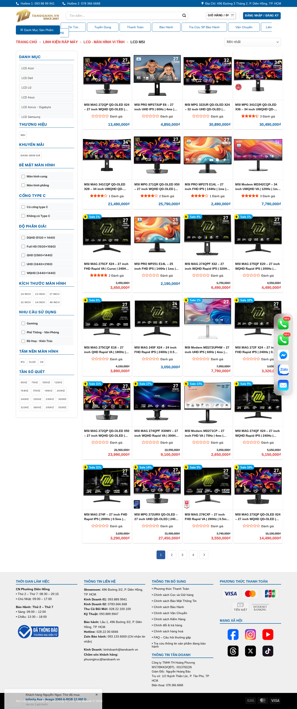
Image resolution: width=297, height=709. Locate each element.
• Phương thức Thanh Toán (170, 588)
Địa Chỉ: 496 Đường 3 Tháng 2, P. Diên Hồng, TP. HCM (242, 3)
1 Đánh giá (116, 196)
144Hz (24, 390)
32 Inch (26, 302)
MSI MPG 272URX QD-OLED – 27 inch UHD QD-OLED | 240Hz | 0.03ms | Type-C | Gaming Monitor (156, 517)
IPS (23, 362)
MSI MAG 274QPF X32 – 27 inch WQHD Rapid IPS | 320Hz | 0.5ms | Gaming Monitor (207, 266)
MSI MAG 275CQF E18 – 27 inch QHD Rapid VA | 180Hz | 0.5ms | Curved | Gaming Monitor (105, 350)
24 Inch (26, 294)
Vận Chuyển (243, 27)
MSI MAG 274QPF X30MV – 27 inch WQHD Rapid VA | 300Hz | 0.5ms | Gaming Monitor (156, 433)
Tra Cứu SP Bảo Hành (204, 27)
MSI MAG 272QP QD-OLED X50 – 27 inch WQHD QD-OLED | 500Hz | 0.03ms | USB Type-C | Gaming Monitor (106, 433)
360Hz (37, 407)
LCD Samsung (31, 117)
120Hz (58, 382)
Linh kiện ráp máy (60, 42)
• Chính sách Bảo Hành (168, 606)
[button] (221, 15)
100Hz (46, 382)
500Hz (62, 407)
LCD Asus (28, 97)
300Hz (62, 399)
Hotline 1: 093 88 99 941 (37, 3)
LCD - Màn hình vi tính (104, 42)
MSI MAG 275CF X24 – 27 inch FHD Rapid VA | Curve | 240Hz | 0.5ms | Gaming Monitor (106, 266)
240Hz (25, 399)
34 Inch (40, 302)
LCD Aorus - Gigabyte (36, 107)
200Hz (61, 390)
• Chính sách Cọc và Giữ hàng (173, 594)
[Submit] (184, 16)
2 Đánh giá (166, 196)
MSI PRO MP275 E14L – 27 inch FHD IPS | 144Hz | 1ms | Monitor (205, 187)
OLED (32, 362)
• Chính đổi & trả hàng (167, 625)
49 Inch (55, 302)
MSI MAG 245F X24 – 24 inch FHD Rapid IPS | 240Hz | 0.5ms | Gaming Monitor (156, 350)
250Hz (37, 399)
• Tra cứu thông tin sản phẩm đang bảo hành (179, 645)
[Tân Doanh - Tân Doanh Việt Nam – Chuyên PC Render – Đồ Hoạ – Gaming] (37, 15)
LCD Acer (28, 68)
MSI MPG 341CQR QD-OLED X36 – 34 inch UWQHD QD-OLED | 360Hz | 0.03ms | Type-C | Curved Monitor (257, 107)
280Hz (50, 399)
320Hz (25, 407)
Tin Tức (73, 27)
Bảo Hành (166, 27)
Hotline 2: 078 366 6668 (82, 3)
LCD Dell (27, 78)
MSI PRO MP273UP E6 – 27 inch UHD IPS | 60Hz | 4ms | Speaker (154, 107)
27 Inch (54, 294)
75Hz (35, 382)
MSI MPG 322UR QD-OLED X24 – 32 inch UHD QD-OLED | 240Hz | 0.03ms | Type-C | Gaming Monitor (207, 107)
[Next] (204, 554)
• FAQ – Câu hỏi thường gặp (171, 637)
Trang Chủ (26, 42)
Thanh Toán (135, 27)
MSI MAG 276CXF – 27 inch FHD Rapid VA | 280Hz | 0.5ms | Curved (207, 517)
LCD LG (27, 87)
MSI (23, 135)
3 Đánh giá (267, 116)
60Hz (24, 382)
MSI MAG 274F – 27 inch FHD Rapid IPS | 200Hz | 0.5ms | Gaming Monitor (105, 517)
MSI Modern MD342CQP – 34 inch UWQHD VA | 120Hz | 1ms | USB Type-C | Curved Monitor (257, 187)
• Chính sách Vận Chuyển (169, 613)
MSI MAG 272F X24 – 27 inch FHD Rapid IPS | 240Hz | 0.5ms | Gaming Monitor (257, 350)
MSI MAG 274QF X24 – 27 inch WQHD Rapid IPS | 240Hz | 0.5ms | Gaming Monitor (257, 433)
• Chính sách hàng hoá (167, 631)
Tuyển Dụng (102, 27)
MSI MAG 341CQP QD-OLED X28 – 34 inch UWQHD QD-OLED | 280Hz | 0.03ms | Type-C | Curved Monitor (106, 187)
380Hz (50, 407)
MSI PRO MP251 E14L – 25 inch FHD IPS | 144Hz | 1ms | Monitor (155, 266)
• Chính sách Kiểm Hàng (168, 619)
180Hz (48, 390)
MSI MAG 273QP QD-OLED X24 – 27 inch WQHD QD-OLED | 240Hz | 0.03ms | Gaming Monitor (257, 517)
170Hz (36, 390)
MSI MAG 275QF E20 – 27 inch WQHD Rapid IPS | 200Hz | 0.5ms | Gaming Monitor (257, 266)
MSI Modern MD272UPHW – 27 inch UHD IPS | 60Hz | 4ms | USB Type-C (207, 350)
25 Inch (40, 294)
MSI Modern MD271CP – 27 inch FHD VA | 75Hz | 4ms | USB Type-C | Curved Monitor (206, 433)
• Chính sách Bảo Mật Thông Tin (174, 600)
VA (41, 362)
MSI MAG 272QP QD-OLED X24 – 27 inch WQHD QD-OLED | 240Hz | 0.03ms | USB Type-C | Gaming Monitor (106, 107)
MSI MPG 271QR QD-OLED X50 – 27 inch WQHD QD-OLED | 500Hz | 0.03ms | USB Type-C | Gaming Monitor (157, 187)
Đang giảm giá (30, 155)
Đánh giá (116, 116)
